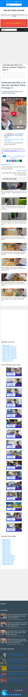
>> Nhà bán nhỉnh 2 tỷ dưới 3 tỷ (8, 347)
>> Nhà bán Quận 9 (6, 550)
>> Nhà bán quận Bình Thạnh (8, 556)
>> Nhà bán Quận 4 (6, 543)
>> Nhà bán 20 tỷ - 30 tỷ (7, 359)
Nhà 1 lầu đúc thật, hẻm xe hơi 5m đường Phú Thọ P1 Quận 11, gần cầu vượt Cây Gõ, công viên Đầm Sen (13, 223)
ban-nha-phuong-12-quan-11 (10, 74)
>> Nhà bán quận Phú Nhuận (8, 559)
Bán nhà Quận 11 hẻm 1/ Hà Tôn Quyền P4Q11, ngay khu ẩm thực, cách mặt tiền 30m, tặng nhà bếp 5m (13, 238)
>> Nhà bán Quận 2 (6, 540)
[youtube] (18, 1)
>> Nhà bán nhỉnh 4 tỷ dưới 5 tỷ (8, 350)
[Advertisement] (14, 50)
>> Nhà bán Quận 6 (6, 546)
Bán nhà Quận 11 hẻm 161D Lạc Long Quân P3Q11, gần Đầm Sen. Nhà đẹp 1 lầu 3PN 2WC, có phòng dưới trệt (13, 269)
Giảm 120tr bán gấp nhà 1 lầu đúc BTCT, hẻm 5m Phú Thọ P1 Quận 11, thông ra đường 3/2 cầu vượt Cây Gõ (13, 192)
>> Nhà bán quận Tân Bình (7, 560)
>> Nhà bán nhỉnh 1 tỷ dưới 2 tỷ (8, 346)
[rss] (13, 1)
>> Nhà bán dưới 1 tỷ (6, 345)
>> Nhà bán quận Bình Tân (7, 555)
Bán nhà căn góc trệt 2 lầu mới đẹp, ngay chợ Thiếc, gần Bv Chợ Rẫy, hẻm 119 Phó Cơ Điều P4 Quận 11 (13, 284)
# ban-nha (9, 156)
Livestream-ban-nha (11, 76)
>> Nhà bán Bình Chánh (7, 564)
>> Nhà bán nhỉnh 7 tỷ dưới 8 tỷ (8, 354)
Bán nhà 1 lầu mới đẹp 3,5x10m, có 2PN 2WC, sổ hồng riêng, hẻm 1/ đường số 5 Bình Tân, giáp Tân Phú (17, 624)
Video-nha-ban (11, 77)
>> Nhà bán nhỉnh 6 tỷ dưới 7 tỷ (8, 353)
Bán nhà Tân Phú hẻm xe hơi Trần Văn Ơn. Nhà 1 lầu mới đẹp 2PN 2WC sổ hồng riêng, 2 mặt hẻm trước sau (17, 641)
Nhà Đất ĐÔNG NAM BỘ (14, 10)
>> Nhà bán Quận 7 (6, 547)
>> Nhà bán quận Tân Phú (7, 561)
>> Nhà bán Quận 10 (6, 551)
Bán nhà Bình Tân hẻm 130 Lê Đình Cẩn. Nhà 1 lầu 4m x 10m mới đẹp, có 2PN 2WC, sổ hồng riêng (17, 632)
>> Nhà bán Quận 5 (6, 544)
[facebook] (9, 1)
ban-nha (6, 72)
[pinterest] (21, 1)
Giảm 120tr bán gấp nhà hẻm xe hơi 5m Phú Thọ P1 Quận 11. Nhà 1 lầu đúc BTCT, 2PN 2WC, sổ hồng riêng (13, 208)
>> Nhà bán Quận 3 (6, 542)
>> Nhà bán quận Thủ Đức (7, 563)
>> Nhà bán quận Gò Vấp (7, 557)
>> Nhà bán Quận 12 (6, 554)
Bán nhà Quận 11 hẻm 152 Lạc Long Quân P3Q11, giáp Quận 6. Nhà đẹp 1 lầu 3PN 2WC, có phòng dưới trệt (13, 253)
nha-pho (6, 77)
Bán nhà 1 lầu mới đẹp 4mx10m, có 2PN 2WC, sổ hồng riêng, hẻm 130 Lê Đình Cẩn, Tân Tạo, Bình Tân (17, 616)
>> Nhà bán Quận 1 (6, 539)
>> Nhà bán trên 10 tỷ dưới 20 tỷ (9, 358)
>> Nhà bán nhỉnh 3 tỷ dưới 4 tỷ (8, 349)
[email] (16, 1)
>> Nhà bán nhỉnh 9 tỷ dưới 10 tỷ (9, 357)
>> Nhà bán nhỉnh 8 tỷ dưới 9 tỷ (8, 355)
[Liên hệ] (4, 692)
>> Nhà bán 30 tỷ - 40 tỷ (7, 361)
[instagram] (11, 1)
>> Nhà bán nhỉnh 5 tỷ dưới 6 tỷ (8, 351)
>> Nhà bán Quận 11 (6, 552)
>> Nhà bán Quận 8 (6, 548)
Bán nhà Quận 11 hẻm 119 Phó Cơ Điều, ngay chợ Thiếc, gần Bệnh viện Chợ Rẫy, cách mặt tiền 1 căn (13, 299)
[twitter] (7, 1)
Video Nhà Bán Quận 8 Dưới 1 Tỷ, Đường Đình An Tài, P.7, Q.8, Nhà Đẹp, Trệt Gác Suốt (17, 674)
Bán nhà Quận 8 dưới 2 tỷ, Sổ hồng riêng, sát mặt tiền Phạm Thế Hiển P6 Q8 (17, 655)
